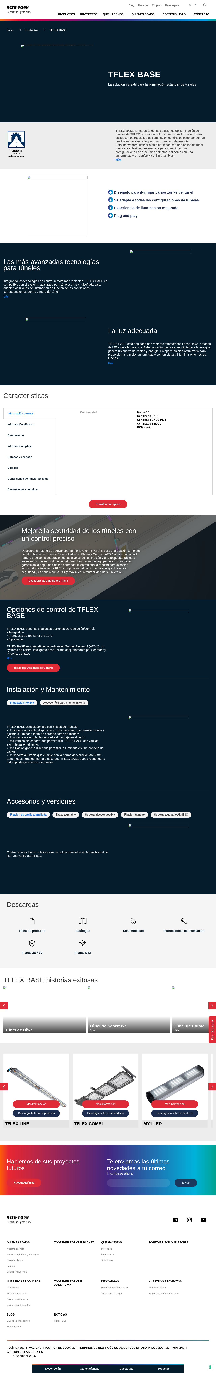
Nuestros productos (23, 1281)
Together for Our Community (68, 1283)
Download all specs (108, 504)
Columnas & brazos (17, 1299)
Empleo (157, 5)
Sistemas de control (17, 1293)
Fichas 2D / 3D (32, 953)
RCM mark (143, 427)
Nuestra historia (15, 1260)
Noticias (143, 5)
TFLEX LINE (17, 1123)
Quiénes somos (18, 1242)
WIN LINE (178, 1347)
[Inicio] (20, 9)
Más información (36, 1104)
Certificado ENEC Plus (151, 419)
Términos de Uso (91, 1347)
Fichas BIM (83, 953)
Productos (66, 14)
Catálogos (82, 931)
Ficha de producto (32, 931)
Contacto (201, 14)
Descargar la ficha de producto (36, 1113)
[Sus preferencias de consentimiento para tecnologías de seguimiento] (210, 1367)
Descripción (53, 1368)
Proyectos (89, 14)
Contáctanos (212, 1030)
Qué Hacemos (113, 14)
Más (118, 159)
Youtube (203, 1222)
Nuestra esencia (15, 1248)
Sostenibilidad (133, 931)
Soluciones (107, 1260)
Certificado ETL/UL (149, 423)
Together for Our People (168, 1242)
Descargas (172, 5)
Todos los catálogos (111, 1293)
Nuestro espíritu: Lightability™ (23, 1254)
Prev (4, 1005)
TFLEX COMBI (88, 1123)
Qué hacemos (111, 1242)
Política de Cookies (60, 1347)
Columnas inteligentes (18, 1305)
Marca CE (143, 412)
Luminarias (13, 1287)
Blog (132, 5)
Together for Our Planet (74, 1242)
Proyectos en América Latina (163, 1293)
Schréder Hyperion (17, 1271)
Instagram (189, 1222)
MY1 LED (152, 1123)
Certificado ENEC (148, 416)
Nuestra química (24, 1182)
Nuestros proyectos (165, 1281)
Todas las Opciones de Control (33, 667)
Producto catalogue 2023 (114, 1287)
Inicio (10, 30)
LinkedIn (175, 1222)
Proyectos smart (157, 1287)
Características (89, 1368)
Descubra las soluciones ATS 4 (48, 580)
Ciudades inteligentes (18, 1320)
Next (212, 1005)
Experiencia (107, 1254)
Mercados (106, 1248)
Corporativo (60, 1320)
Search (205, 5)
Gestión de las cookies (25, 1352)
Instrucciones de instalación (184, 931)
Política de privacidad (24, 1347)
